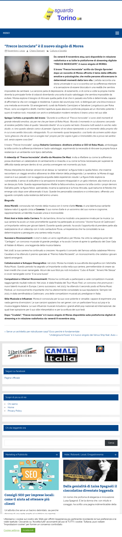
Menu (6, 33)
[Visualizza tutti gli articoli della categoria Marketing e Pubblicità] (56, 455)
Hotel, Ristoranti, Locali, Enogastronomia (83, 454)
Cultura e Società (58, 51)
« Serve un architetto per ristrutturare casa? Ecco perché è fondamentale (41, 331)
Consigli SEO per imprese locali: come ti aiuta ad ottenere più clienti (29, 499)
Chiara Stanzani (37, 51)
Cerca (111, 442)
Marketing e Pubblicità (16, 454)
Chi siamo (13, 404)
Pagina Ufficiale (12, 378)
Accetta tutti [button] (28, 530)
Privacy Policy (15, 410)
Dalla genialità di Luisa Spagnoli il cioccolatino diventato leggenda (90, 488)
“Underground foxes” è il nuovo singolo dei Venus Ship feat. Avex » (83, 335)
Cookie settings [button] (11, 530)
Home (11, 407)
